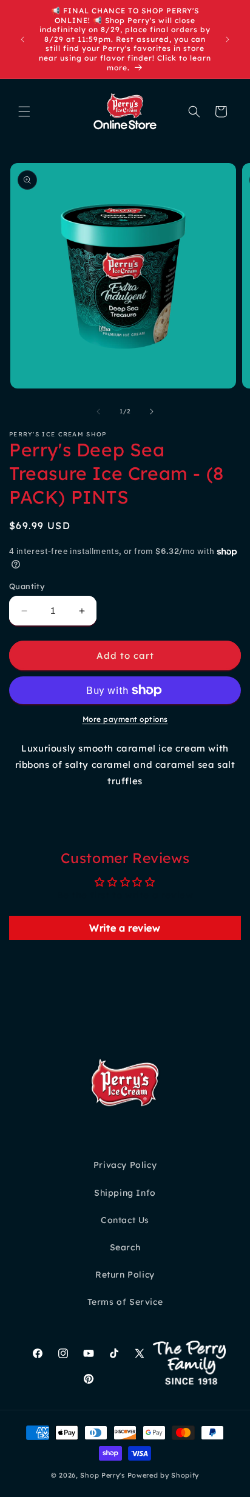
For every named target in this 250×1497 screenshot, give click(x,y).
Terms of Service (125, 1301)
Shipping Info (125, 1192)
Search (125, 1247)
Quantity (27, 586)
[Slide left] (98, 411)
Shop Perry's (102, 1475)
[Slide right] (151, 411)
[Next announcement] (227, 39)
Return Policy (125, 1274)
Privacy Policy (125, 1164)
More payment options (125, 719)
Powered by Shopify (163, 1475)
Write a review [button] (124, 928)
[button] (24, 111)
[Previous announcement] (22, 39)
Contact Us (125, 1220)
